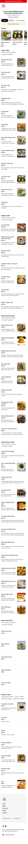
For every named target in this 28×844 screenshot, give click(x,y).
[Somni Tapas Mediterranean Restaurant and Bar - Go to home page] (3, 6)
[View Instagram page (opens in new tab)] (6, 826)
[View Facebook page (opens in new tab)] (3, 826)
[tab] (4, 20)
